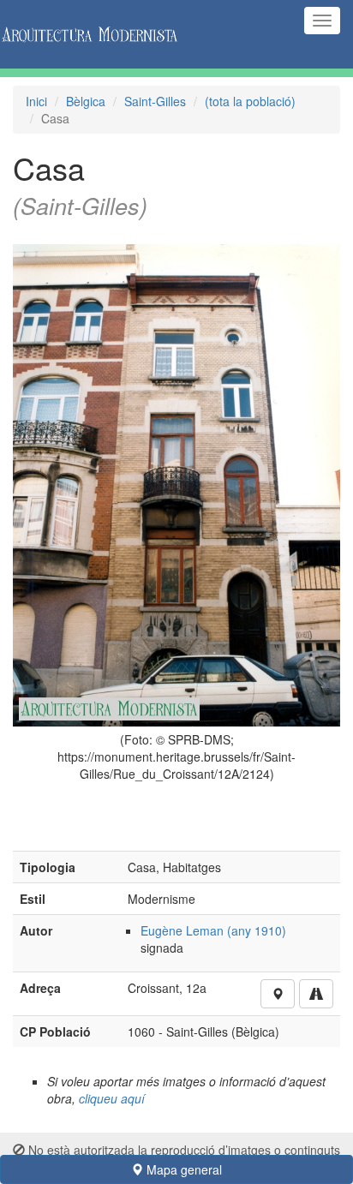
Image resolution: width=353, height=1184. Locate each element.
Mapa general (182, 1169)
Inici (36, 101)
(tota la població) (250, 101)
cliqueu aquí (112, 1098)
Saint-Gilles (155, 101)
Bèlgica (85, 101)
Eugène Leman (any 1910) (213, 930)
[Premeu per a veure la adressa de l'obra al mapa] (277, 993)
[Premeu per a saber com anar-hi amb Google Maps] (316, 993)
